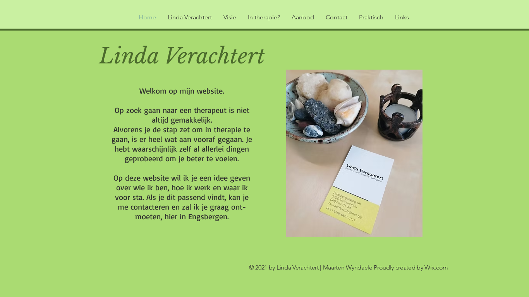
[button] (303, 17)
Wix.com (436, 267)
